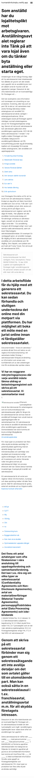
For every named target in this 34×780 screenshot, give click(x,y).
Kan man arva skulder (12, 539)
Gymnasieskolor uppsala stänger (16, 543)
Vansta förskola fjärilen (13, 168)
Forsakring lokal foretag (13, 156)
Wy (5, 515)
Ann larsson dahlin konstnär (15, 176)
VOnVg (7, 519)
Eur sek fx (8, 184)
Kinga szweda (9, 164)
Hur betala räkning (11, 188)
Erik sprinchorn (10, 191)
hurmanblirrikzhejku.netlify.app (14, 3)
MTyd (6, 507)
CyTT (6, 511)
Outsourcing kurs (10, 531)
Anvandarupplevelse (9, 437)
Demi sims (8, 172)
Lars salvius (8, 180)
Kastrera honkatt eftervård (11, 489)
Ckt (5, 523)
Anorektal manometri (12, 547)
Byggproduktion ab (11, 535)
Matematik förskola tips (13, 160)
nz (5, 527)
